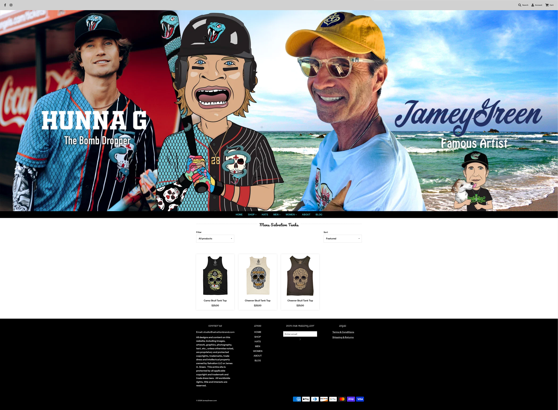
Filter (199, 232)
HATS (265, 214)
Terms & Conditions (343, 332)
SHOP (257, 336)
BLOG (319, 214)
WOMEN (257, 351)
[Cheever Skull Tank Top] (257, 275)
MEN (257, 346)
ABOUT (306, 214)
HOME (239, 214)
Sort (326, 232)
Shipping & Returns (343, 337)
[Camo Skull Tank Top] (215, 275)
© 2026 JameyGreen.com (206, 400)
